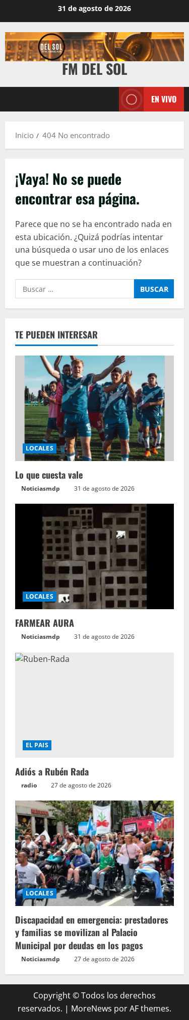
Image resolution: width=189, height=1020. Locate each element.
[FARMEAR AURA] (94, 556)
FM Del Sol (94, 68)
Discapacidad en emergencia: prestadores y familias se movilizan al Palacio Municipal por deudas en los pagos (91, 932)
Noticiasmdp (40, 488)
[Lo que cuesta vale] (94, 408)
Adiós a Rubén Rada (52, 771)
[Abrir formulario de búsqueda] (106, 99)
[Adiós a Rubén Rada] (94, 705)
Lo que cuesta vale (49, 474)
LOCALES (39, 448)
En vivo (163, 98)
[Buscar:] (74, 288)
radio (29, 785)
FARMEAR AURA (44, 622)
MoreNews (91, 1008)
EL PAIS (37, 745)
